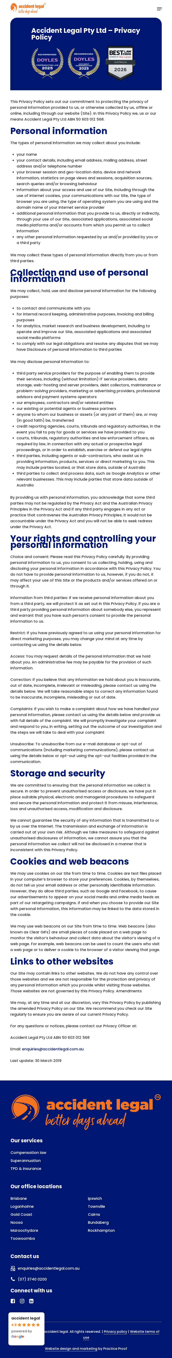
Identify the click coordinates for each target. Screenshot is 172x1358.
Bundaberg (98, 1222)
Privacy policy (115, 1331)
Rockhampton (101, 1230)
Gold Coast (21, 1214)
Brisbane (18, 1198)
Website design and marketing (71, 1348)
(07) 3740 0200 (32, 1279)
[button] (159, 9)
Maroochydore (24, 1230)
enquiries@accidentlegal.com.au (53, 1049)
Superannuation (25, 1160)
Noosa (16, 1222)
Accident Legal (25, 1318)
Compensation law (28, 1152)
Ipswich (95, 1198)
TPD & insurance (25, 1168)
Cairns (94, 1214)
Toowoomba (22, 1238)
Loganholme (22, 1206)
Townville (96, 1206)
